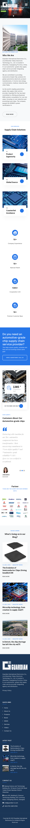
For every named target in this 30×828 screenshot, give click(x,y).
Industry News (17, 565)
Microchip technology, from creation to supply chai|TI (17, 758)
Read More (6, 576)
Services (7, 724)
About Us (7, 711)
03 (7, 208)
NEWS (6, 721)
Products (7, 714)
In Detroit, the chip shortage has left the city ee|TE (18, 768)
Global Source (12, 182)
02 (7, 179)
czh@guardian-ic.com (11, 803)
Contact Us (7, 731)
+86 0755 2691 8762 (11, 806)
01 (7, 151)
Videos (6, 727)
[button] (20, 470)
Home (6, 708)
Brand (6, 718)
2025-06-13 (13, 752)
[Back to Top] (26, 825)
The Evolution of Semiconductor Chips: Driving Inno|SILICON (14, 570)
